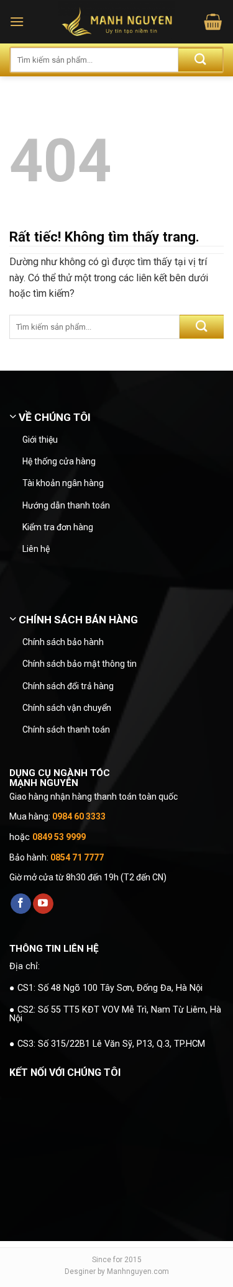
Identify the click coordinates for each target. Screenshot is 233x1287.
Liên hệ (36, 549)
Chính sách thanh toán (66, 729)
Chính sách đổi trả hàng (68, 686)
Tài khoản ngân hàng (63, 483)
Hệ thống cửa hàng (59, 461)
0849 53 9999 (59, 837)
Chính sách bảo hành (63, 642)
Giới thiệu (40, 440)
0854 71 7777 (77, 857)
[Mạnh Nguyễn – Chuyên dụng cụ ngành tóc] (116, 21)
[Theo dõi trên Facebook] (21, 903)
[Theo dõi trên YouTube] (43, 903)
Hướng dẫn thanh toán (66, 505)
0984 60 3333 (79, 816)
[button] (16, 21)
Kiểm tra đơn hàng (57, 527)
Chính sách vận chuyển (66, 708)
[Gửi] (200, 60)
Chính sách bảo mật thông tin (79, 664)
